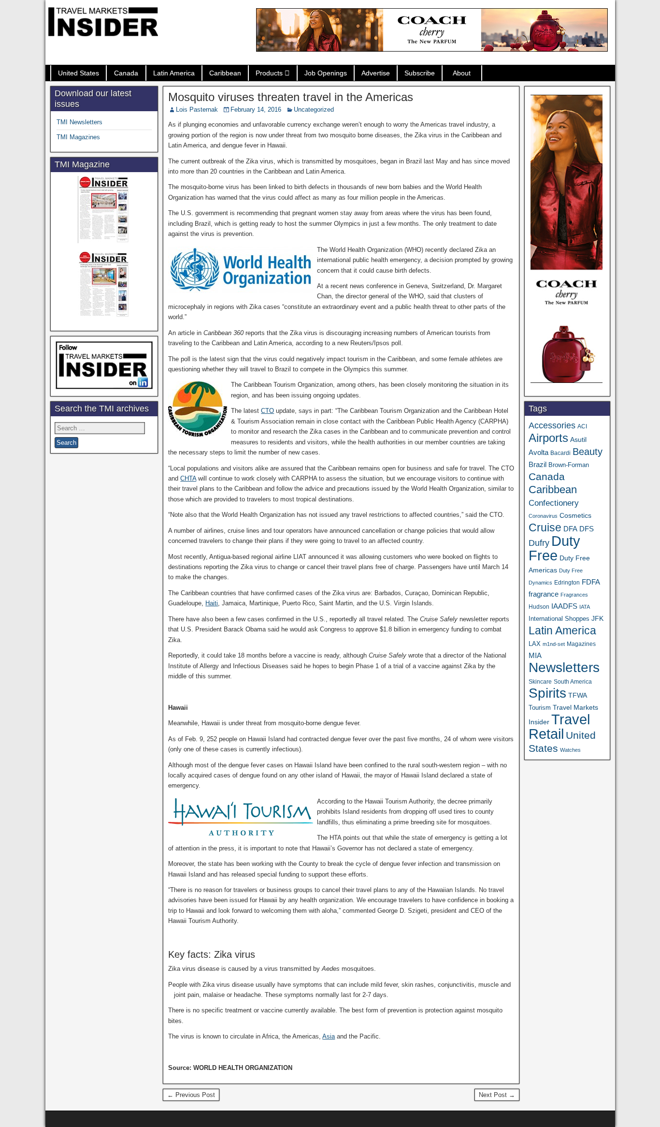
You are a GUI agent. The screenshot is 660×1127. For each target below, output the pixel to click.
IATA (584, 607)
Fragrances (574, 595)
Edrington (567, 582)
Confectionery (554, 503)
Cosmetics (575, 515)
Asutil (578, 439)
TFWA (577, 695)
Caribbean (225, 73)
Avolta (538, 452)
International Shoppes (559, 618)
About (462, 73)
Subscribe (419, 73)
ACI (582, 426)
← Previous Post (191, 1094)
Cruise (545, 527)
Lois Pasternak (197, 109)
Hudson (539, 606)
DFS (586, 529)
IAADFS (564, 606)
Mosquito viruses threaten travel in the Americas (290, 96)
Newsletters (564, 667)
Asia (328, 1036)
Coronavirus (543, 516)
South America (573, 681)
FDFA (591, 582)
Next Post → (497, 1094)
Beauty (588, 451)
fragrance (544, 594)
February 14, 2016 (255, 109)
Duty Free (554, 548)
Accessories (552, 425)
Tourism (540, 707)
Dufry (539, 543)
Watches (570, 750)
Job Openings (325, 73)
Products (269, 73)
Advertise (375, 73)
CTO (267, 410)
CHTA (188, 478)
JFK (597, 618)
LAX (535, 644)
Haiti (211, 603)
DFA (570, 529)
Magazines (581, 644)
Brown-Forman (568, 464)
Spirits (547, 693)
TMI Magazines (78, 137)
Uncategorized (314, 109)
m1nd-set (554, 644)
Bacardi (560, 453)
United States (78, 73)
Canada (126, 73)
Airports (548, 437)
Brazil (537, 464)
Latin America (174, 73)
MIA (535, 655)
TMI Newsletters (79, 122)
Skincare (540, 681)
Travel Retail (559, 727)
